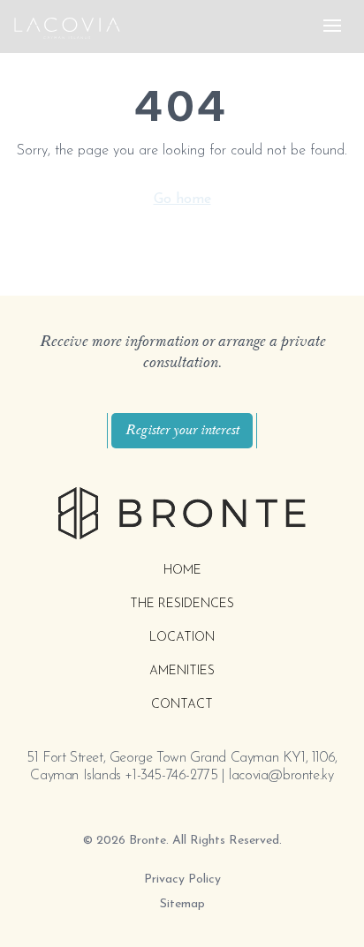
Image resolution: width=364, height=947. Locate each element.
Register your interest (182, 431)
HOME (182, 570)
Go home (182, 199)
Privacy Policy (182, 879)
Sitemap (182, 904)
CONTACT (182, 704)
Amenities (182, 671)
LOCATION (182, 637)
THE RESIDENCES (182, 604)
